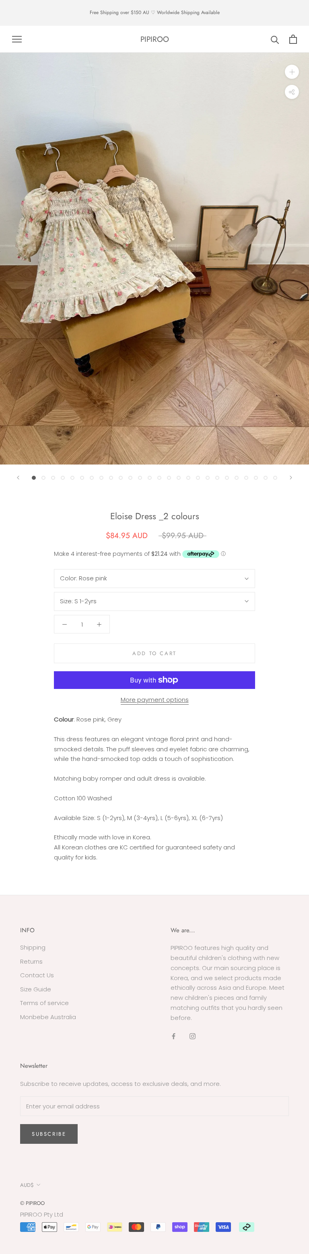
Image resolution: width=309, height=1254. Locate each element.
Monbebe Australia (48, 1017)
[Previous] (18, 477)
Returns (31, 961)
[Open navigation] (17, 39)
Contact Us (37, 975)
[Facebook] (174, 1036)
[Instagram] (193, 1036)
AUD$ (27, 1185)
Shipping (32, 947)
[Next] (291, 477)
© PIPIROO (32, 1203)
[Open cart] (293, 39)
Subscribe (49, 1134)
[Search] (275, 39)
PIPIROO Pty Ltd (41, 1214)
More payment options (155, 699)
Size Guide (35, 989)
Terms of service (44, 1003)
